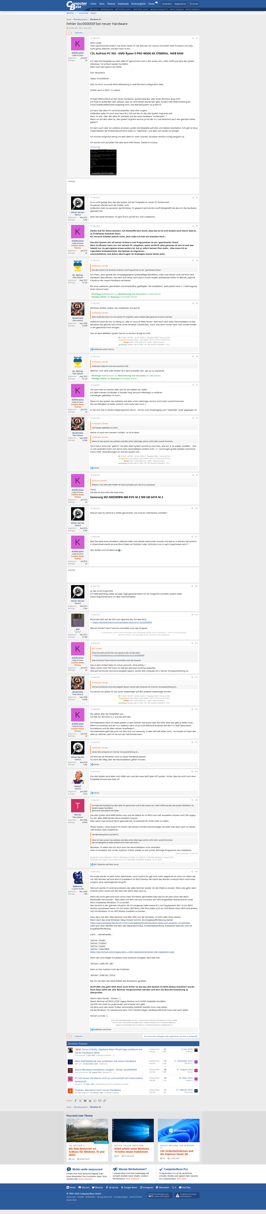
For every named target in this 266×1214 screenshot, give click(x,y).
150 (73, 1159)
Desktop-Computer (103, 1055)
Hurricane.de (80, 1055)
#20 (196, 871)
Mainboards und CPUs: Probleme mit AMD (112, 1084)
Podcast (95, 9)
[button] (76, 13)
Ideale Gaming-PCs (160, 9)
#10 (196, 508)
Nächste (78, 32)
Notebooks (103, 1064)
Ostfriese (189, 1051)
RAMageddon (107, 9)
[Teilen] (193, 38)
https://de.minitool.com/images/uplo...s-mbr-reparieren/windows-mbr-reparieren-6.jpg (132, 951)
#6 (197, 356)
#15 (196, 677)
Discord (85, 1187)
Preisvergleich (138, 3)
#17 (196, 742)
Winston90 (189, 1092)
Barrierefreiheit (136, 1197)
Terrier (190, 1072)
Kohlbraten (73, 28)
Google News (130, 1187)
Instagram (148, 1187)
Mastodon (164, 1187)
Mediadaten (90, 1197)
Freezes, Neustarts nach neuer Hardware (98, 1090)
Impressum (71, 1197)
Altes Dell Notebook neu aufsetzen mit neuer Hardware (105, 1061)
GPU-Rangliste (178, 9)
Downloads (123, 3)
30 (163, 1158)
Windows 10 (107, 1072)
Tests (101, 3)
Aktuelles (70, 13)
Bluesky (99, 1187)
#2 (197, 197)
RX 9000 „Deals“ (142, 9)
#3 (197, 226)
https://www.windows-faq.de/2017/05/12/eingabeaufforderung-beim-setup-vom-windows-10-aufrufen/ (140, 922)
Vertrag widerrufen (104, 1197)
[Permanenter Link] (184, 53)
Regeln (93, 13)
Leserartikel (83, 13)
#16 (196, 709)
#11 (196, 536)
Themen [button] (111, 3)
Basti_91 (78, 1064)
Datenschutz (71, 1200)
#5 (197, 303)
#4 (197, 260)
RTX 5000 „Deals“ (124, 9)
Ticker (93, 3)
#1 (197, 38)
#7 (197, 385)
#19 (196, 800)
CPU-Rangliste (194, 9)
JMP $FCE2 (189, 1063)
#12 (196, 586)
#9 (197, 475)
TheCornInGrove (81, 1072)
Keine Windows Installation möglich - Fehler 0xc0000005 (106, 1069)
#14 (196, 643)
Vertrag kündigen (121, 1197)
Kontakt (80, 1197)
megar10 (78, 1084)
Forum (151, 3)
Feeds (73, 1187)
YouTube (186, 1187)
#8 (197, 418)
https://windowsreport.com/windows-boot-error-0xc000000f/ (122, 622)
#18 (196, 771)
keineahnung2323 (82, 1093)
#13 (196, 615)
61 (118, 1156)
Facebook (113, 1187)
